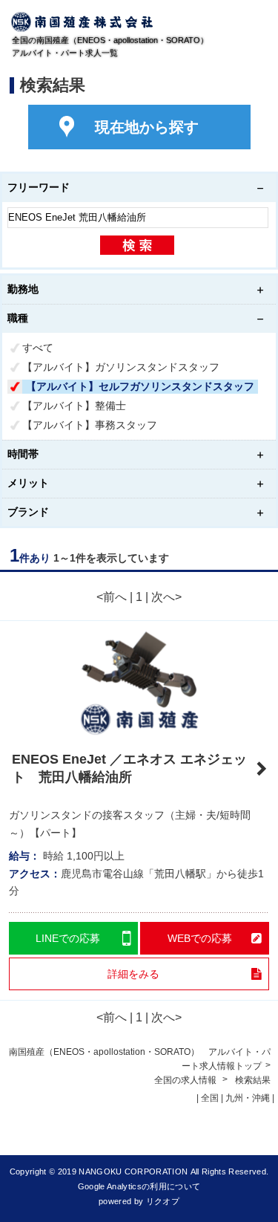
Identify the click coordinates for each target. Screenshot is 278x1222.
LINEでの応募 (68, 938)
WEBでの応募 (200, 938)
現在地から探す (147, 127)
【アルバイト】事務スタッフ (89, 425)
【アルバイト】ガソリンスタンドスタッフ (120, 367)
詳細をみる (133, 974)
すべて (37, 348)
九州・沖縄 (247, 1098)
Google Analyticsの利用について (139, 1186)
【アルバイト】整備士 (74, 406)
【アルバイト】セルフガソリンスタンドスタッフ (140, 386)
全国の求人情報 (186, 1080)
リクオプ (162, 1201)
